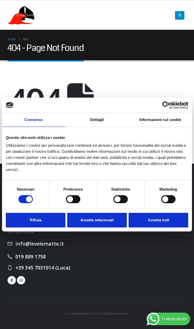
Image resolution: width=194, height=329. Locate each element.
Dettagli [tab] (97, 119)
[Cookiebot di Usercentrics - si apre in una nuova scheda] (166, 105)
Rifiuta (35, 220)
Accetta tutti (158, 220)
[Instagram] (21, 280)
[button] (179, 15)
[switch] (73, 199)
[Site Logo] (21, 15)
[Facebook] (12, 280)
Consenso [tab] (34, 119)
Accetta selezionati (97, 220)
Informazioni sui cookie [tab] (160, 119)
